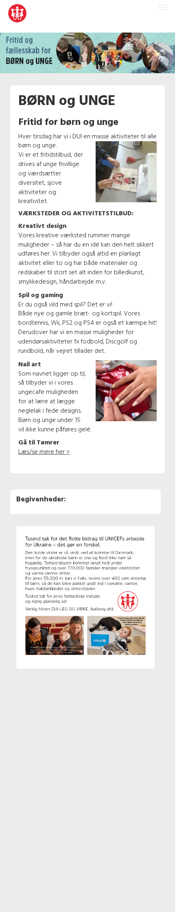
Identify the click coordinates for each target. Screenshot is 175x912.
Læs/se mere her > (44, 452)
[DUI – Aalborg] (17, 16)
